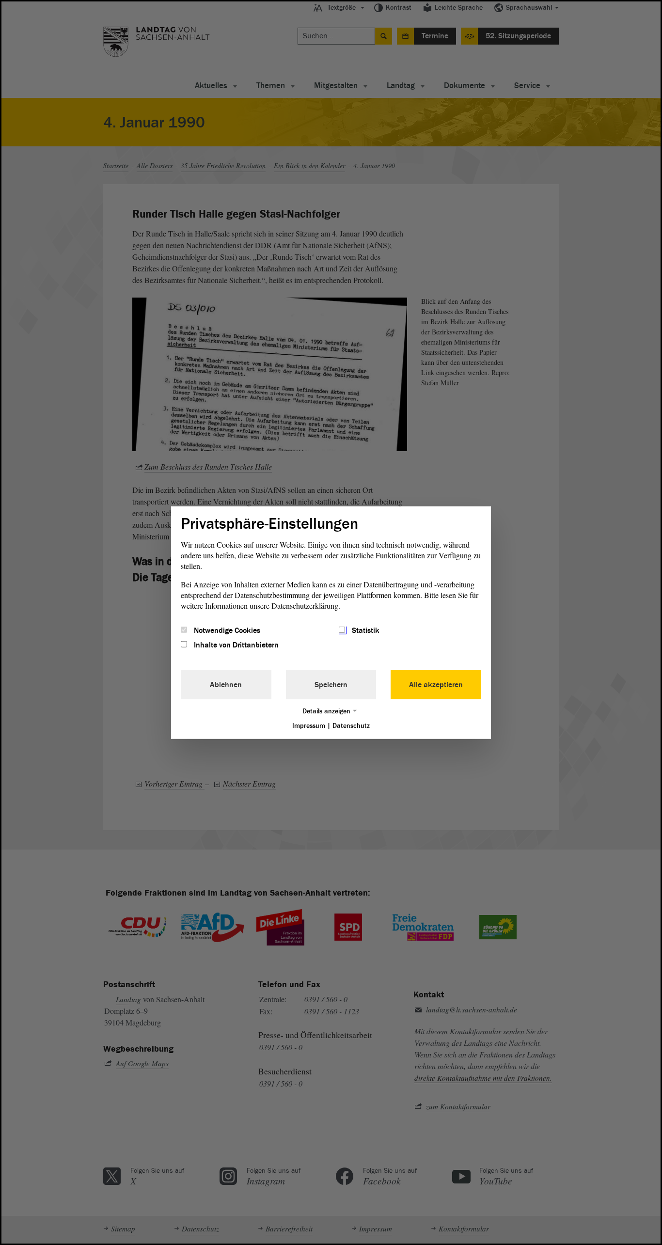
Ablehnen (226, 685)
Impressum (308, 725)
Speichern (331, 685)
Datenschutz (351, 725)
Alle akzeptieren (436, 685)
